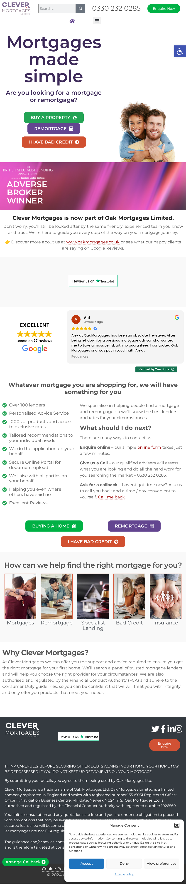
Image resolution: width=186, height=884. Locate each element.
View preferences (161, 863)
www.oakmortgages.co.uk (93, 242)
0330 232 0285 (116, 8)
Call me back (111, 497)
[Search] (80, 8)
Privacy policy (124, 874)
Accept (87, 863)
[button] (180, 51)
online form (149, 447)
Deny (124, 863)
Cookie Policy (55, 868)
